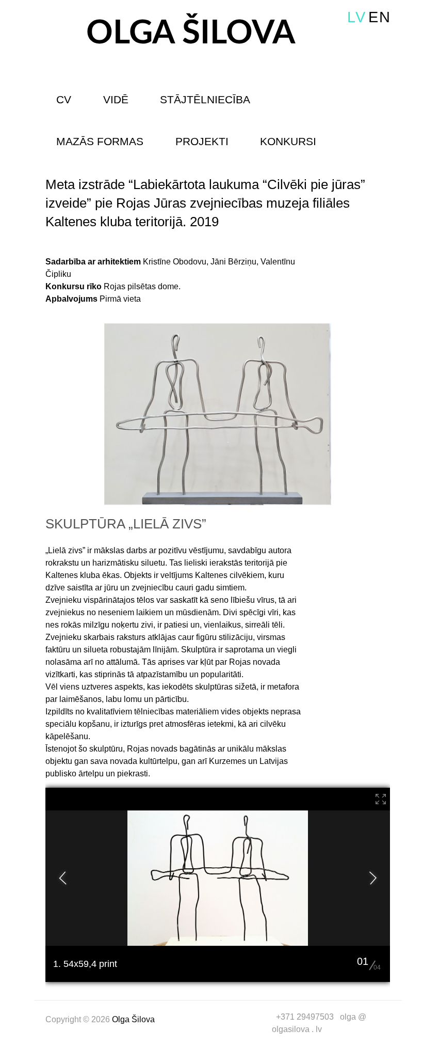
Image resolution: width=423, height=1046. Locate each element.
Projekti (202, 141)
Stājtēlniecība (205, 99)
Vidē (115, 99)
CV (63, 99)
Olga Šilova (190, 33)
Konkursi (288, 141)
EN (379, 17)
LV (356, 17)
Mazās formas (99, 141)
